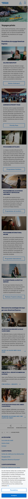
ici (8, 485)
